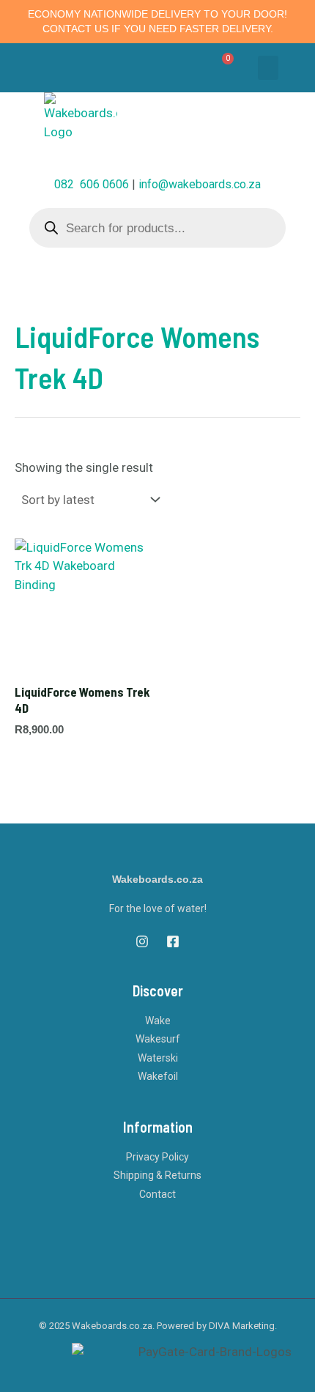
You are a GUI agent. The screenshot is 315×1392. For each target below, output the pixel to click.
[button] (268, 68)
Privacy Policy (157, 1157)
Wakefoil (158, 1076)
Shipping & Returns (157, 1175)
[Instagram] (142, 941)
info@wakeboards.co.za (199, 184)
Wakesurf (158, 1039)
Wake (158, 1020)
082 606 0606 (91, 184)
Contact (157, 1194)
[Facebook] (172, 941)
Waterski (158, 1058)
